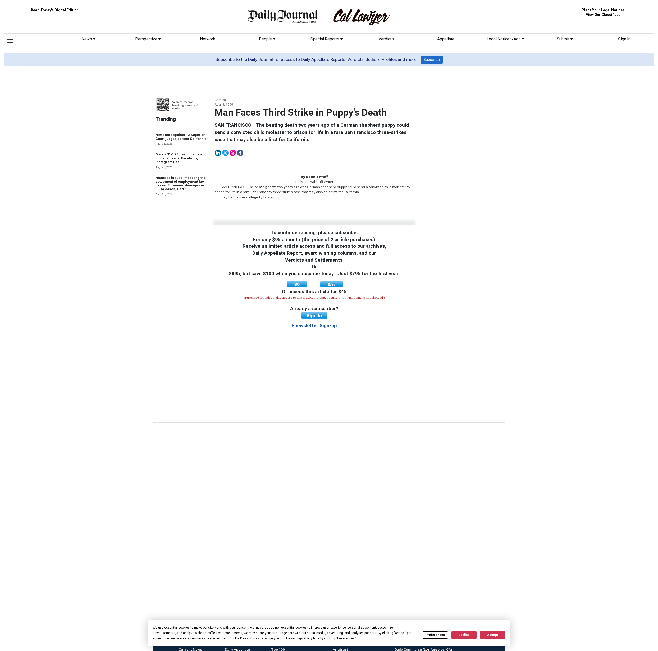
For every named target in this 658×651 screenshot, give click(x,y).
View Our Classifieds (603, 15)
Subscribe (432, 60)
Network (207, 38)
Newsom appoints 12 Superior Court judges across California (181, 137)
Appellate (445, 38)
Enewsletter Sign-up (314, 325)
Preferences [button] (346, 638)
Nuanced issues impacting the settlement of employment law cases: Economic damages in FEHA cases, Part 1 (181, 183)
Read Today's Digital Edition (55, 10)
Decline (464, 635)
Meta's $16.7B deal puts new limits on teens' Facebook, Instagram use (179, 158)
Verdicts (386, 38)
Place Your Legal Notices (603, 10)
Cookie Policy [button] (239, 638)
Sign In (624, 38)
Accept (492, 635)
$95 (297, 284)
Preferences (435, 635)
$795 (331, 284)
